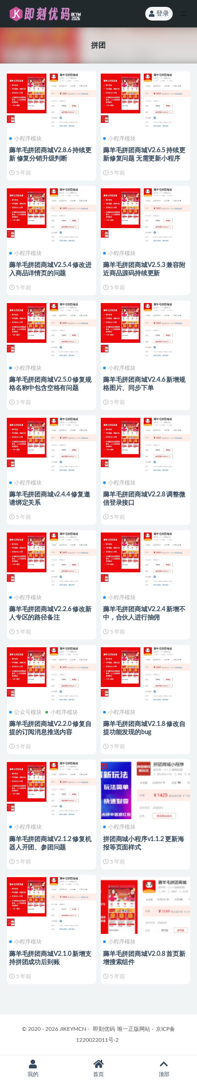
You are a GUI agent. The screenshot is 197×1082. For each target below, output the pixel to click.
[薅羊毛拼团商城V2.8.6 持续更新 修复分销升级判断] (51, 98)
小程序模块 (28, 138)
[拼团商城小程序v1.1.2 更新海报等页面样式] (145, 803)
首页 (98, 1074)
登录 (162, 14)
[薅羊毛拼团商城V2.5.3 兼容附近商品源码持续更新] (145, 213)
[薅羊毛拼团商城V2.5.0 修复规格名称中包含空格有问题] (51, 327)
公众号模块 (28, 712)
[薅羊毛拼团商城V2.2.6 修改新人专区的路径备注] (51, 557)
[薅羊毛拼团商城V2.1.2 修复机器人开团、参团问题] (51, 786)
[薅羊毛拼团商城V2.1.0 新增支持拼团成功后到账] (51, 902)
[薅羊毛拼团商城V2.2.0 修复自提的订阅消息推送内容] (51, 672)
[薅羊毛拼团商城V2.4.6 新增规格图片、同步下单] (145, 327)
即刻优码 (104, 1029)
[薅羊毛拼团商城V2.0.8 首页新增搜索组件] (145, 918)
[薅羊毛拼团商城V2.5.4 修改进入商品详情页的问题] (51, 213)
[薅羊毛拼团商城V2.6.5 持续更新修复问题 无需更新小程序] (145, 98)
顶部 (164, 1074)
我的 (32, 1074)
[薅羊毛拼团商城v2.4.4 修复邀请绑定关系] (51, 442)
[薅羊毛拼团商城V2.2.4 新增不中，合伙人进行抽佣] (145, 557)
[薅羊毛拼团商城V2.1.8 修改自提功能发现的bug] (145, 672)
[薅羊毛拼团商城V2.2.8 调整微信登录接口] (145, 442)
